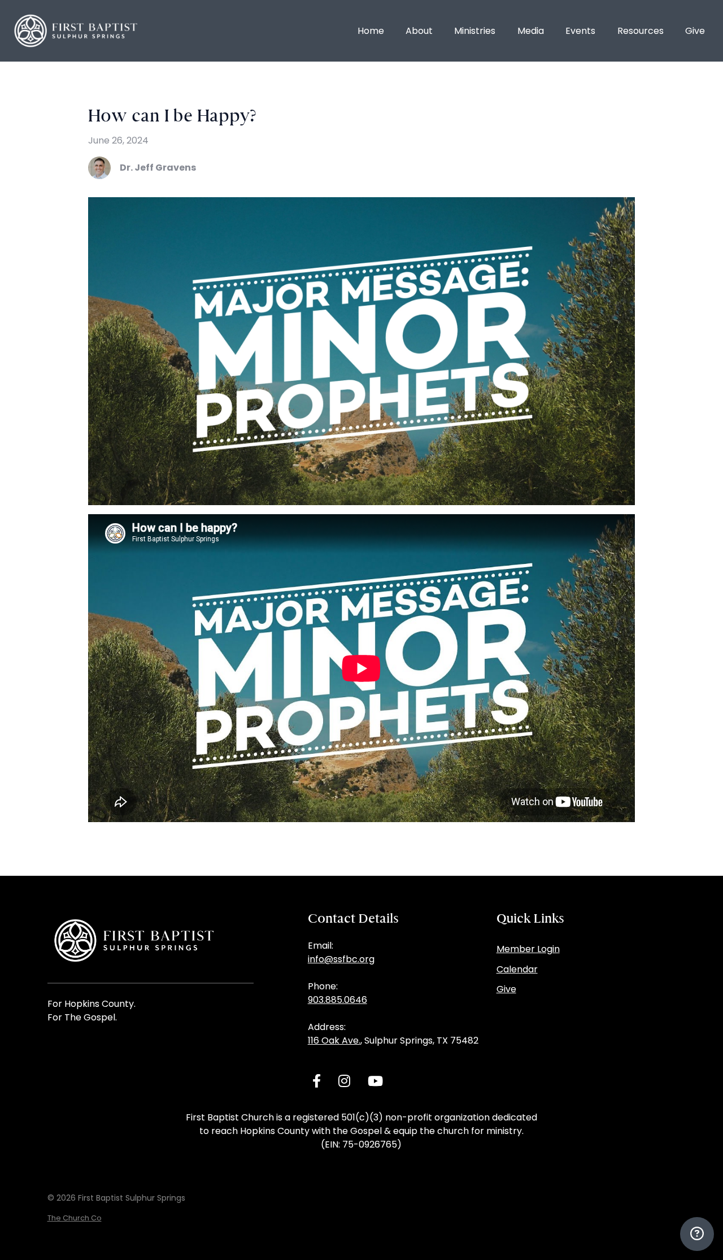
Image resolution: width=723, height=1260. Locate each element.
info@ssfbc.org (341, 959)
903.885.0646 (337, 999)
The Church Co (74, 1218)
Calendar (517, 969)
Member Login (528, 948)
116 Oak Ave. (334, 1040)
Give (506, 989)
